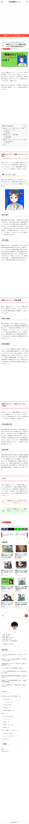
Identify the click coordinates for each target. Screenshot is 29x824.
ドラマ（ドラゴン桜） (8, 736)
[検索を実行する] (26, 615)
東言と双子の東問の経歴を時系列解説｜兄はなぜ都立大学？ (14, 676)
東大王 (5, 739)
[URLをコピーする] (24, 529)
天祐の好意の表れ (9, 141)
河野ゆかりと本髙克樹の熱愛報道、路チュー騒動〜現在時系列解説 (14, 681)
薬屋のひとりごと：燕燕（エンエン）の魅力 (14, 128)
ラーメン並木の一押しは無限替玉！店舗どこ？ (13, 668)
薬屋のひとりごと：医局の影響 (10, 134)
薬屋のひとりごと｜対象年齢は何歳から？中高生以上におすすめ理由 (14, 660)
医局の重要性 (8, 137)
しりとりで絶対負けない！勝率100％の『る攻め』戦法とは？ (14, 685)
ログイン (3, 748)
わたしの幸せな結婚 (8, 716)
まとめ (4, 144)
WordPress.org (5, 751)
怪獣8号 (6, 721)
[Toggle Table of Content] (24, 126)
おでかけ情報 (7, 699)
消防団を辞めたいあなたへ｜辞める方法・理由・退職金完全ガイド (14, 664)
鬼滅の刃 (6, 727)
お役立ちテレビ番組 (8, 733)
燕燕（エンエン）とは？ (10, 129)
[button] (4, 529)
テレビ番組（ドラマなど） (10, 730)
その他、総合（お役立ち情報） (11, 696)
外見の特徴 (7, 133)
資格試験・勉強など (8, 710)
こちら (17, 502)
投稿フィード (4, 749)
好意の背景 (7, 142)
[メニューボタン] (2, 2)
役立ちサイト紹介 (8, 704)
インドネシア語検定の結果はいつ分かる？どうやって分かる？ (14, 655)
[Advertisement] (14, 18)
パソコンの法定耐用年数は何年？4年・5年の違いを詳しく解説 (14, 672)
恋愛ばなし (6, 707)
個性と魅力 (7, 131)
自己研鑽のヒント (14, 2)
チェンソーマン (7, 719)
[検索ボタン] (27, 2)
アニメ (6, 713)
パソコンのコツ (7, 702)
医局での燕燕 (8, 136)
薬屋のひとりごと (6, 48)
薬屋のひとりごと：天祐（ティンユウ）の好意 (14, 139)
